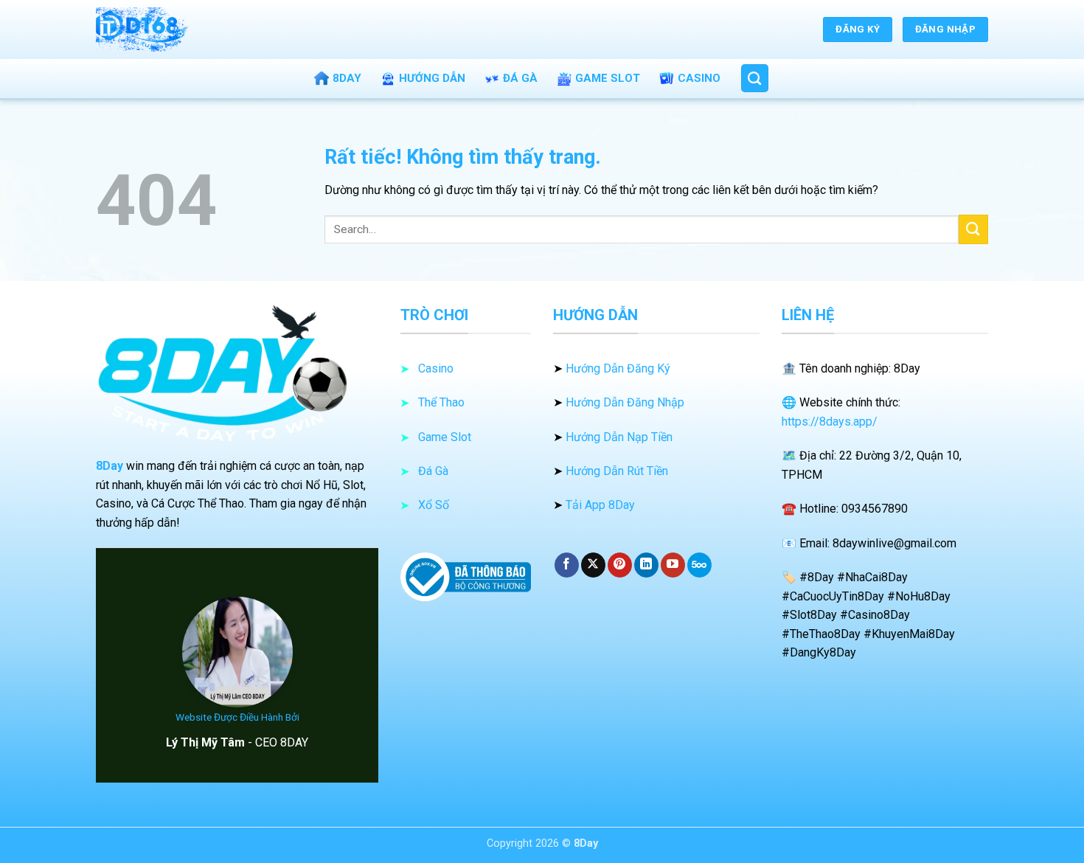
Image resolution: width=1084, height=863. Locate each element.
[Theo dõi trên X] (593, 565)
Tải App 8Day (600, 505)
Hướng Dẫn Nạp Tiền (619, 437)
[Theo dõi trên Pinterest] (620, 565)
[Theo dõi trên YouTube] (673, 565)
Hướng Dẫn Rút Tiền (617, 471)
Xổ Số (433, 505)
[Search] (755, 78)
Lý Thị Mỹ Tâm (205, 742)
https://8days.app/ (830, 422)
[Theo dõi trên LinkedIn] (646, 565)
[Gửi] (973, 229)
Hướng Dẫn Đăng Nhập (625, 402)
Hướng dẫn (432, 78)
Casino (699, 78)
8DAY (347, 78)
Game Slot (607, 78)
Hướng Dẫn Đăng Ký (618, 368)
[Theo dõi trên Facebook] (567, 565)
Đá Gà (520, 78)
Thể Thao (441, 402)
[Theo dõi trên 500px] (699, 565)
